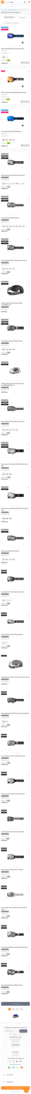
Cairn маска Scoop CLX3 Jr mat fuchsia (12, 831)
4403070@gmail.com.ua (15, 1064)
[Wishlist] (29, 30)
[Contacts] (25, 2)
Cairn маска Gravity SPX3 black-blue (11, 341)
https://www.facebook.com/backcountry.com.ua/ (10, 1061)
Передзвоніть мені (15, 1041)
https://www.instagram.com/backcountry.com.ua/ (13, 1061)
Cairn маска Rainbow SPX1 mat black (12, 869)
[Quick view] (29, 28)
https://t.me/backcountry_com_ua (20, 1061)
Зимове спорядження (13, 9)
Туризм (5, 9)
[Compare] (29, 33)
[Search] (2, 6)
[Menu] (2, 2)
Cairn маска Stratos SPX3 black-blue (12, 985)
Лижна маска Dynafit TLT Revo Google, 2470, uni (15, 677)
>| (21, 1009)
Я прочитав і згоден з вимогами (16, 1034)
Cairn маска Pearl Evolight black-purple (13, 591)
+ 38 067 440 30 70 (16, 1039)
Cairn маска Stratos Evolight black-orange (13, 92)
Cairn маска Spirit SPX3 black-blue (11, 131)
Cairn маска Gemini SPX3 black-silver (12, 634)
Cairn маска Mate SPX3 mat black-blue (12, 48)
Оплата (14, 1034)
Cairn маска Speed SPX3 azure (10, 217)
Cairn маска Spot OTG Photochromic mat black (15, 713)
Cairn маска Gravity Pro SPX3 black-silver (13, 756)
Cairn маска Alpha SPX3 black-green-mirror (14, 260)
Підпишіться (23, 1031)
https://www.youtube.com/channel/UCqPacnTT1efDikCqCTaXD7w (17, 1061)
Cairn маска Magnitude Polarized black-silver (14, 947)
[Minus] (6, 67)
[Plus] (24, 67)
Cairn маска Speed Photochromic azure (13, 421)
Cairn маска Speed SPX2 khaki (10, 551)
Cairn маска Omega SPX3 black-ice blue (13, 175)
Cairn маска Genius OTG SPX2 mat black (13, 793)
